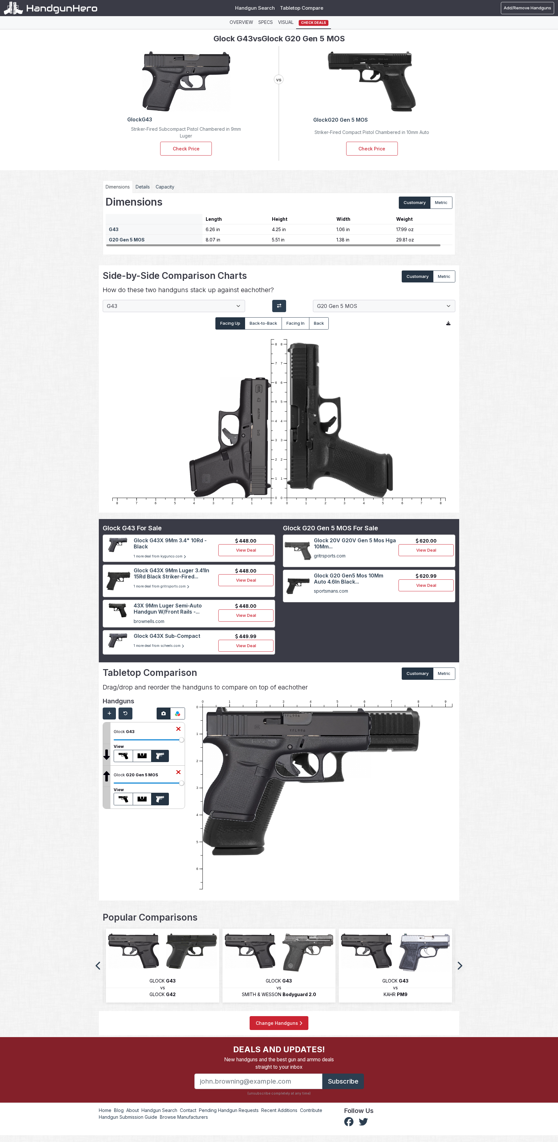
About (132, 1110)
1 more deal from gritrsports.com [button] (160, 586)
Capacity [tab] (165, 186)
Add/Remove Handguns (527, 7)
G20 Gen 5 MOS (127, 239)
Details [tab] (143, 186)
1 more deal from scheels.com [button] (157, 646)
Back (319, 323)
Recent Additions (279, 1110)
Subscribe (343, 1081)
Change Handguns (277, 1023)
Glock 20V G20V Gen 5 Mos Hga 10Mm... (355, 543)
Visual (286, 22)
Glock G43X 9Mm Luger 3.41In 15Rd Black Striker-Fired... (171, 573)
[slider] (181, 740)
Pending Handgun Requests (229, 1110)
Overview (241, 22)
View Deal (246, 550)
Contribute (311, 1110)
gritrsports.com (330, 555)
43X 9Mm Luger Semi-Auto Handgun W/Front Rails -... (168, 608)
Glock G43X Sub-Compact (167, 636)
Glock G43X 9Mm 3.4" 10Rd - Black (170, 543)
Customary (415, 202)
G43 (114, 229)
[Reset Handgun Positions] (125, 714)
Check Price (186, 148)
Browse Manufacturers (184, 1117)
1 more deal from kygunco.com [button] (158, 556)
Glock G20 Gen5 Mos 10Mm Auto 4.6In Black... (348, 578)
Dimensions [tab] (118, 186)
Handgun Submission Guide (128, 1117)
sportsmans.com (331, 591)
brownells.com (149, 621)
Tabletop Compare (301, 8)
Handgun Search (255, 8)
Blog (119, 1110)
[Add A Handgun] (109, 714)
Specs (265, 22)
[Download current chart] (448, 323)
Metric (441, 202)
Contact (188, 1110)
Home (105, 1110)
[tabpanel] (279, 221)
